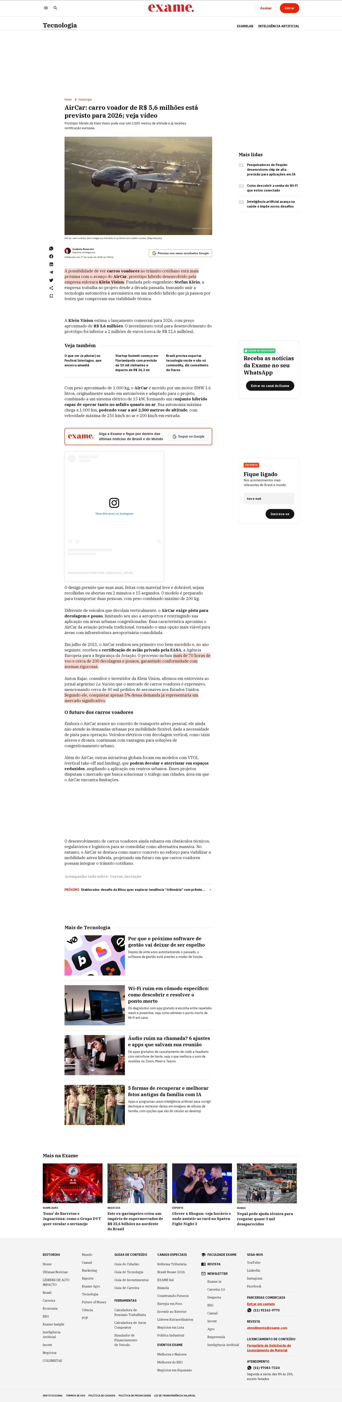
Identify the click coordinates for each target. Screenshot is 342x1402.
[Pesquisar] (55, 8)
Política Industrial (170, 1335)
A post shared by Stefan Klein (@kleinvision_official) (100, 572)
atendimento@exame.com (267, 1328)
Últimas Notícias (55, 1272)
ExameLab (245, 26)
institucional (53, 1395)
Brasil (47, 1293)
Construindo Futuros (173, 1296)
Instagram (254, 1278)
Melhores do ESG (170, 1362)
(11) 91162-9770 (266, 1310)
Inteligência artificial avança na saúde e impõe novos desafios (271, 204)
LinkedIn (253, 1270)
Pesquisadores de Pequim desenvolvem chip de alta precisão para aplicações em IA (271, 169)
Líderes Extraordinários (175, 1319)
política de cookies (101, 1395)
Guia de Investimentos (131, 1280)
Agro (211, 1329)
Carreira (49, 1300)
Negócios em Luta (170, 1327)
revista (213, 1264)
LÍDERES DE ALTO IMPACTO (56, 1282)
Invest (47, 1345)
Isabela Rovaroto (83, 249)
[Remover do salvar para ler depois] (51, 296)
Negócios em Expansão (174, 1370)
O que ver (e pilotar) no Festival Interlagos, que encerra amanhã (83, 360)
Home (68, 99)
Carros (116, 876)
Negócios (49, 1353)
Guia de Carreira (126, 1288)
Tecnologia (60, 25)
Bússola (163, 1288)
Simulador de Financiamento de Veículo (125, 1340)
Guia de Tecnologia (128, 1272)
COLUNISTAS (52, 1361)
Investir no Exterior (172, 1312)
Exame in (214, 1282)
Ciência (87, 1310)
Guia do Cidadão (126, 1264)
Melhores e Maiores (171, 1354)
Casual (87, 1263)
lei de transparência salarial (175, 1395)
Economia (50, 1308)
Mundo (87, 1255)
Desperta (214, 1297)
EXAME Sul (165, 1280)
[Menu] (46, 8)
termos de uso (75, 1395)
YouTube (253, 1263)
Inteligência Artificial (52, 1334)
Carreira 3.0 (216, 1289)
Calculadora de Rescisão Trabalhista (130, 1312)
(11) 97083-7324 (266, 1368)
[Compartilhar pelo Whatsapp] (51, 248)
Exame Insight (53, 1324)
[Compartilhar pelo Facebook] (51, 256)
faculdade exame (222, 1255)
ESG (46, 1316)
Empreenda (216, 1337)
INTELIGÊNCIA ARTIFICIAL (278, 26)
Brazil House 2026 (171, 1272)
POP (85, 1318)
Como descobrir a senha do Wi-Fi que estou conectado (272, 188)
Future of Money (94, 1302)
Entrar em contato (261, 1304)
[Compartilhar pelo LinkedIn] (51, 264)
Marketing (89, 1270)
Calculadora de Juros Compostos (130, 1325)
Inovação (132, 876)
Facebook (254, 1286)
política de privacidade (135, 1395)
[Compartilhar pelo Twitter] (51, 280)
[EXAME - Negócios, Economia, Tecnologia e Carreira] (171, 8)
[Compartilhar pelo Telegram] (51, 272)
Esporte (88, 1278)
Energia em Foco (169, 1304)
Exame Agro (91, 1286)
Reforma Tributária (172, 1264)
